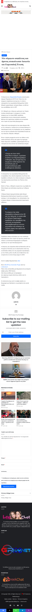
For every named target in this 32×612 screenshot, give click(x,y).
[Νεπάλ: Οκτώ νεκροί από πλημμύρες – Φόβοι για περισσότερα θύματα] (24, 396)
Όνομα (3, 458)
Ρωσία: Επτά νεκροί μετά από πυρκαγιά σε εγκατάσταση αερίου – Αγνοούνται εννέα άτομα (8, 422)
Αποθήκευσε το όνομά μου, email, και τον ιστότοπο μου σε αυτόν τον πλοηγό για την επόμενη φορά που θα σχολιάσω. (15, 480)
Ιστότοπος (4, 471)
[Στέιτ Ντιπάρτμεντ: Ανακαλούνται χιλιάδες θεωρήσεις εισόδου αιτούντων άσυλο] (24, 414)
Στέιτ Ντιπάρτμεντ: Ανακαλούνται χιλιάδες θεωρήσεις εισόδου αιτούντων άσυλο (23, 422)
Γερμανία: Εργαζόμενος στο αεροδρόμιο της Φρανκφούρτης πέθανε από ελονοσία (7, 403)
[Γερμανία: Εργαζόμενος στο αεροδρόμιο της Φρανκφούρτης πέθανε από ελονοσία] (8, 396)
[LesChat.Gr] (10, 6)
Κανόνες (15, 599)
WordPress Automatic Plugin (12, 265)
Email (3, 464)
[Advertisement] (16, 32)
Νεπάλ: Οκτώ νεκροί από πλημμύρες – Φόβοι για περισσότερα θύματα (22, 402)
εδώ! (19, 261)
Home (4, 52)
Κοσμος (8, 52)
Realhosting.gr (16, 596)
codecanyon (4, 267)
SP (23, 594)
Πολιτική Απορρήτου (23, 599)
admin (5, 68)
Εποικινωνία (23, 601)
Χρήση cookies (7, 599)
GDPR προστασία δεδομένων (12, 601)
